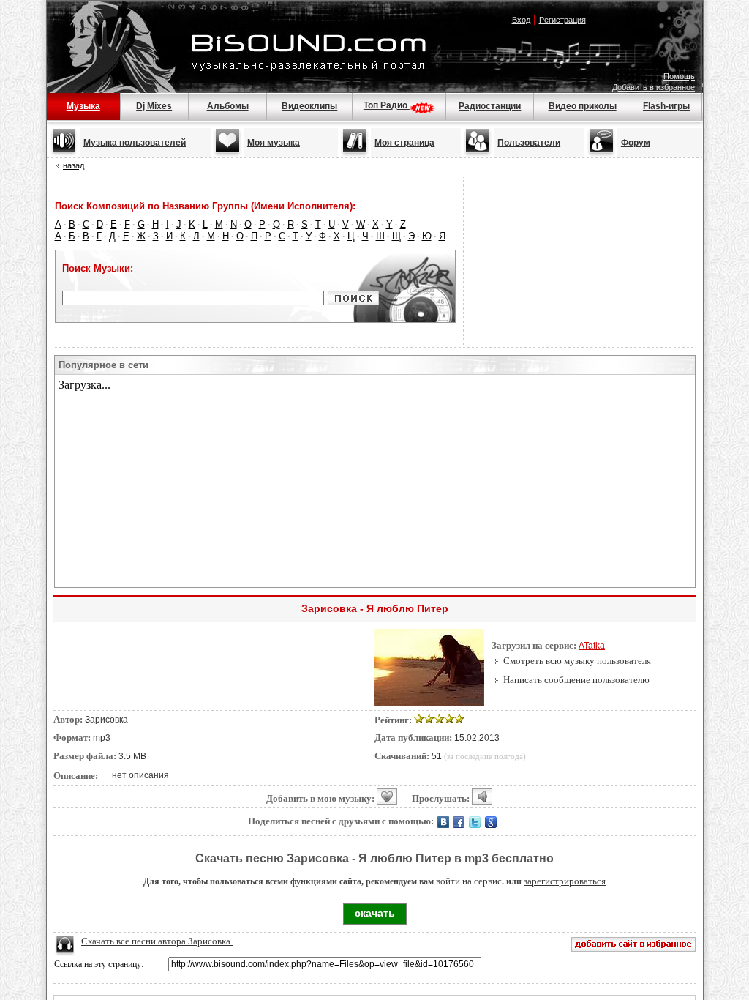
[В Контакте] (444, 821)
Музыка (83, 106)
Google (491, 822)
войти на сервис (469, 881)
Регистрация (562, 19)
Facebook (458, 822)
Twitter (475, 822)
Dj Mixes (154, 106)
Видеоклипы (309, 106)
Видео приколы (583, 106)
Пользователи (528, 143)
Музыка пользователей (134, 143)
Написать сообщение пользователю (576, 679)
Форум (635, 143)
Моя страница (404, 143)
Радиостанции (490, 106)
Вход (521, 19)
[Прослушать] (482, 796)
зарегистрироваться (565, 881)
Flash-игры (666, 106)
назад (73, 165)
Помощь (679, 76)
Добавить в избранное (653, 87)
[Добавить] (387, 796)
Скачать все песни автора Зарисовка (157, 941)
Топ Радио (387, 105)
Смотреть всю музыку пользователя (577, 660)
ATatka (592, 646)
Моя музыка (273, 143)
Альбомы (228, 106)
